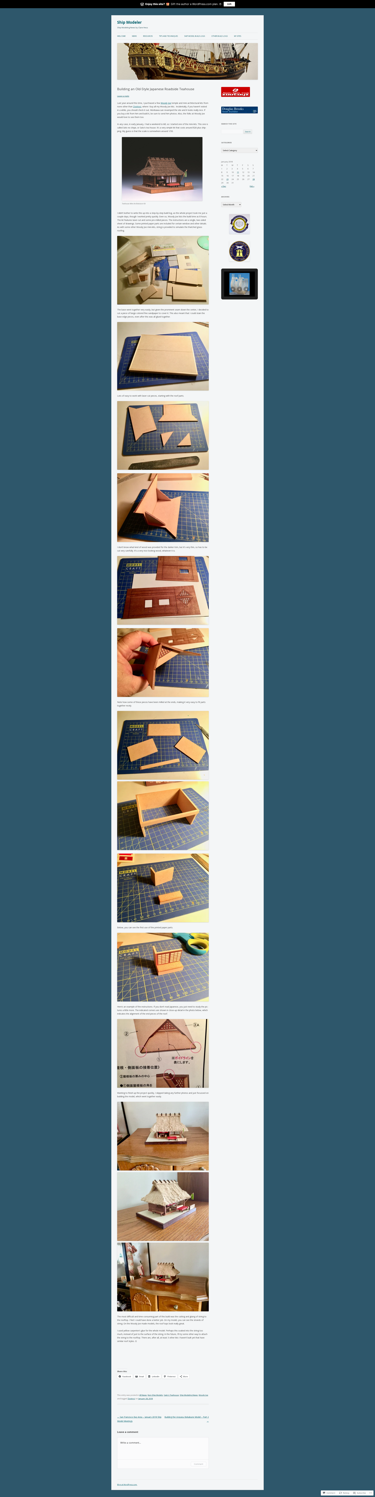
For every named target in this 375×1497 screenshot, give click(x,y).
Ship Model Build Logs (194, 36)
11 (238, 172)
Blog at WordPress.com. (127, 1484)
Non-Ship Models (155, 1395)
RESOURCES (148, 36)
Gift (229, 4)
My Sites (237, 36)
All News (143, 1395)
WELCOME (121, 36)
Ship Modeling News (189, 1395)
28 (254, 179)
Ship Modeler (129, 22)
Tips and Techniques (168, 36)
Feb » (252, 186)
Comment (198, 1464)
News (134, 36)
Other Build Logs (219, 36)
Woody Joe (166, 103)
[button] (232, 289)
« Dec (223, 186)
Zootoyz (137, 106)
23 (227, 179)
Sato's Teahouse (171, 1395)
